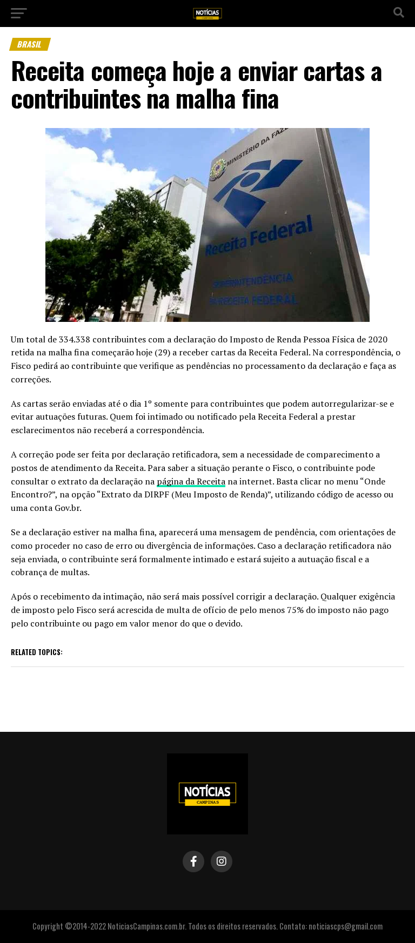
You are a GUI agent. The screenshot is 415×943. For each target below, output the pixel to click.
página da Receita (191, 481)
